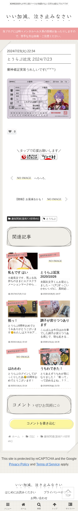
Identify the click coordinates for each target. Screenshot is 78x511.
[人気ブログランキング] (29, 156)
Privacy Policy (19, 464)
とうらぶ (51, 218)
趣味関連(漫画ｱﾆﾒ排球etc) (25, 218)
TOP (68, 495)
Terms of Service (48, 464)
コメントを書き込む (41, 423)
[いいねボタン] (10, 131)
